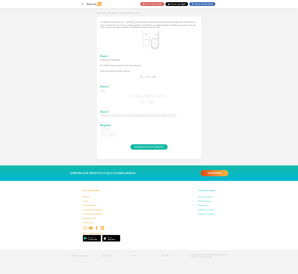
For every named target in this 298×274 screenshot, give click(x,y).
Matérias (86, 197)
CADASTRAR (214, 173)
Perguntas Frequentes (206, 214)
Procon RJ (165, 256)
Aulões (85, 201)
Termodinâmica (113, 13)
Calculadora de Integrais (92, 210)
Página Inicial (101, 13)
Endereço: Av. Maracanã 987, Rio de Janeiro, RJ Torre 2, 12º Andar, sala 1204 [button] (208, 256)
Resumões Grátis (89, 218)
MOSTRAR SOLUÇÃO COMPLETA (149, 147)
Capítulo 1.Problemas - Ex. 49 (130, 13)
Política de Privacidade (80, 256)
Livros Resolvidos (90, 205)
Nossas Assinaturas (205, 197)
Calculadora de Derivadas (93, 214)
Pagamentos (202, 205)
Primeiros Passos (204, 201)
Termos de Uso (107, 256)
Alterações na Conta (205, 210)
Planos (133, 256)
